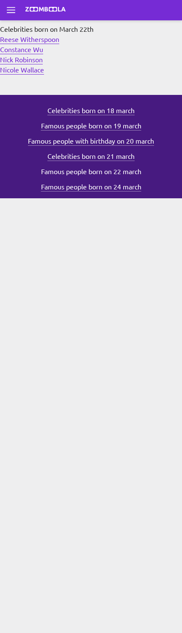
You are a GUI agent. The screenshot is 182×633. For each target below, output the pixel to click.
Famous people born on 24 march (91, 186)
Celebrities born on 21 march (91, 156)
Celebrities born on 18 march (91, 110)
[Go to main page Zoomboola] (45, 10)
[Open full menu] (11, 10)
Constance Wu (21, 49)
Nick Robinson (21, 59)
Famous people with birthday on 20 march (91, 140)
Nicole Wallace (22, 69)
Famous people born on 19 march (91, 125)
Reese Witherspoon (29, 39)
